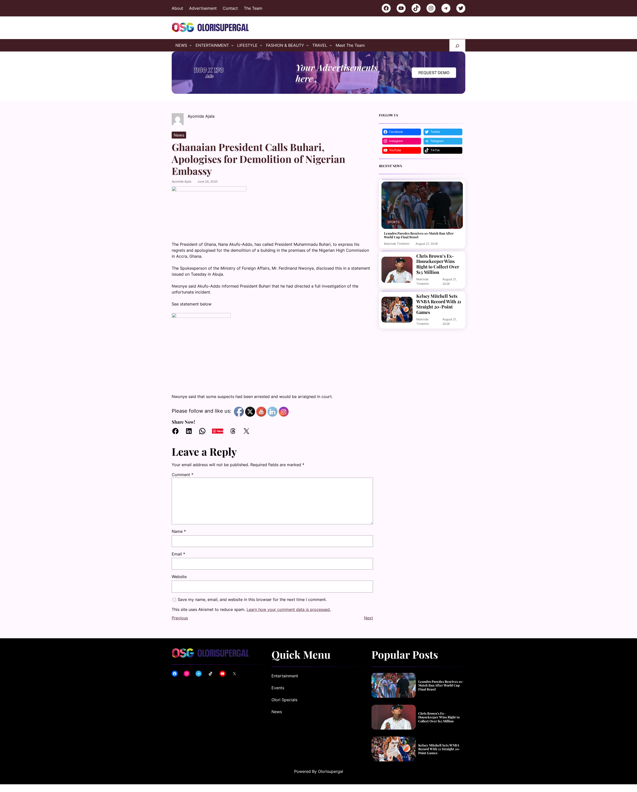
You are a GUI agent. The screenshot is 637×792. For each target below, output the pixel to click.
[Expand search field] (457, 45)
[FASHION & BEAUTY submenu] (307, 45)
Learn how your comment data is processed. (289, 609)
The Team (253, 8)
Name (179, 531)
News (179, 135)
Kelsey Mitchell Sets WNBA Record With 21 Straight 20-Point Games (438, 304)
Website (179, 576)
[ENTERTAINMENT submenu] (232, 45)
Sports (393, 222)
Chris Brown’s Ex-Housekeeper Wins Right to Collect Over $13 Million (437, 264)
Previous (180, 617)
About (177, 8)
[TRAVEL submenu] (330, 45)
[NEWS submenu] (190, 45)
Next (368, 617)
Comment (182, 474)
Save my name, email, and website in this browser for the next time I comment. (252, 599)
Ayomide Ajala (181, 181)
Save (220, 431)
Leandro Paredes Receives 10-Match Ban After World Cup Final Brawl (419, 235)
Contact (230, 8)
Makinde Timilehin (397, 244)
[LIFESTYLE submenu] (261, 45)
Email (178, 553)
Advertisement (203, 8)
